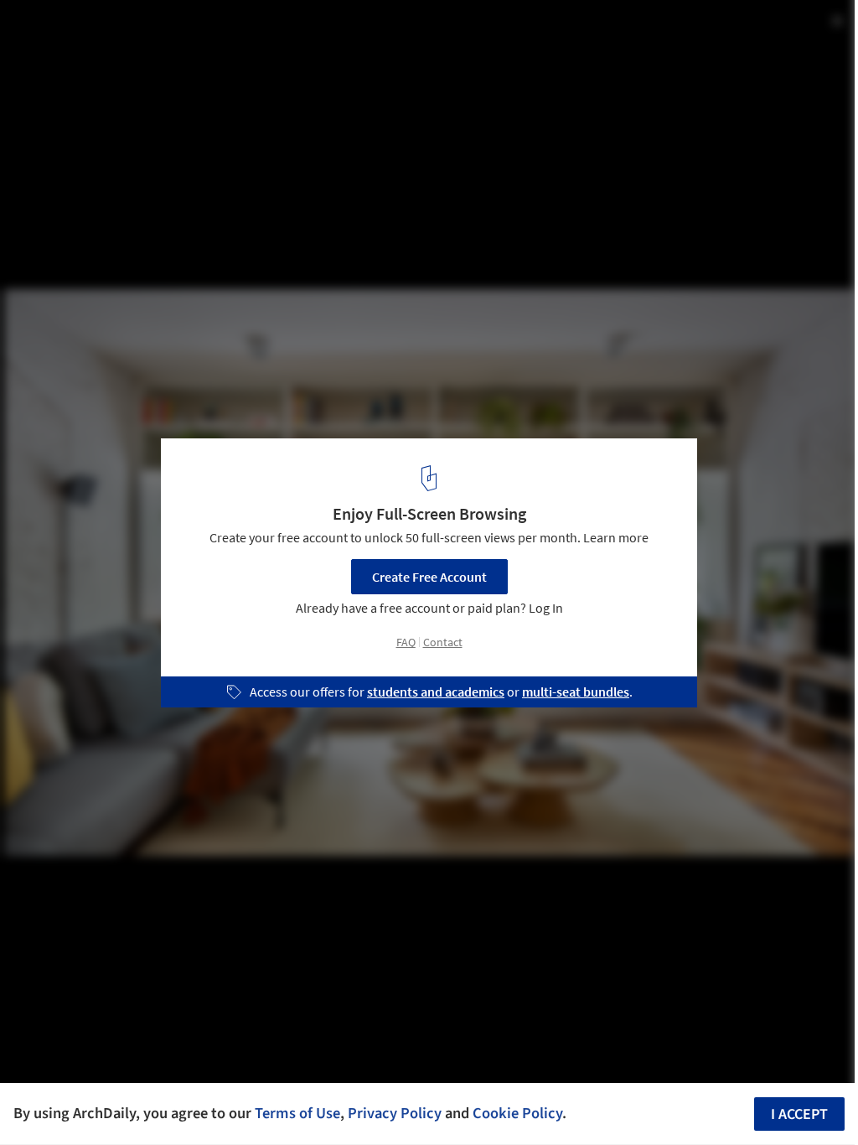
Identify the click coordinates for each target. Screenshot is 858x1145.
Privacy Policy (395, 1113)
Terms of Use (297, 1113)
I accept (799, 1114)
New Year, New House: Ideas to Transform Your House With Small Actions (243, 45)
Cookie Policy (517, 1113)
